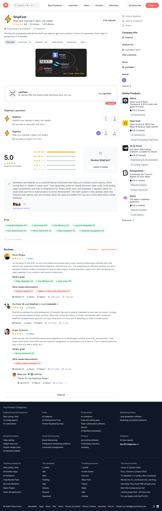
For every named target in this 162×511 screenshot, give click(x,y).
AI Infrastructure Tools (51, 420)
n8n (44, 471)
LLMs (44, 412)
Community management (52, 447)
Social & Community (51, 436)
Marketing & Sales (128, 412)
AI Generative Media (11, 451)
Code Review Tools (11, 480)
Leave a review (100, 167)
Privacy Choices (89, 506)
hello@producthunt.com (136, 506)
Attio (44, 476)
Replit (84, 488)
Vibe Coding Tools (10, 416)
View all (61, 395)
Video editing (8, 440)
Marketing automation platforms (133, 420)
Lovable (45, 467)
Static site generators (12, 492)
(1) (19, 297)
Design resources (139, 190)
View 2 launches (129, 55)
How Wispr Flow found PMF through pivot (138, 484)
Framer (84, 484)
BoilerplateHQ (136, 171)
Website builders (139, 185)
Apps (41, 506)
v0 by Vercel (136, 146)
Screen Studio (87, 471)
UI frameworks (39, 29)
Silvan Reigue (18, 255)
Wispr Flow (86, 480)
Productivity (86, 412)
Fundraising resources (90, 444)
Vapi (44, 484)
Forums (99, 5)
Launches (73, 5)
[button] (83, 42)
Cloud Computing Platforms (144, 139)
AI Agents (124, 436)
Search (84, 427)
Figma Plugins (9, 488)
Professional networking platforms (56, 444)
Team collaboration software (93, 424)
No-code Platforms (11, 484)
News (86, 5)
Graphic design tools (11, 447)
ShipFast (16, 117)
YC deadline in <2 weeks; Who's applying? (138, 476)
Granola (45, 488)
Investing (85, 447)
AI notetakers (86, 416)
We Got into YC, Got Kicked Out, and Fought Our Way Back (139, 480)
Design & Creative (11, 436)
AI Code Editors (9, 424)
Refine (133, 98)
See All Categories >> (129, 444)
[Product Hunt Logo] (5, 5)
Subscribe (136, 5)
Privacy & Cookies (72, 506)
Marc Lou (22, 374)
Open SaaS (135, 121)
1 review (29, 258)
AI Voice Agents (126, 440)
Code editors (137, 214)
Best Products (55, 5)
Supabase (46, 496)
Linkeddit (51, 304)
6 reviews (30, 334)
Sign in (153, 5)
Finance (84, 436)
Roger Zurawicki (20, 330)
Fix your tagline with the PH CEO (134, 496)
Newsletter (32, 506)
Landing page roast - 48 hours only (135, 492)
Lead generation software (131, 416)
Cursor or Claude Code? (131, 467)
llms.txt (111, 506)
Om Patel (16, 304)
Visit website (109, 20)
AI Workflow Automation (91, 431)
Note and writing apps (90, 420)
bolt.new (85, 476)
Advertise (113, 5)
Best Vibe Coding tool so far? (133, 488)
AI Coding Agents (139, 164)
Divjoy (133, 196)
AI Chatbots (47, 416)
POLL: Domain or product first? (134, 471)
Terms (60, 506)
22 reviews (30, 307)
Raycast (45, 492)
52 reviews (34, 24)
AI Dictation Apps (10, 471)
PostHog (46, 480)
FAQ (54, 506)
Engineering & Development (18, 29)
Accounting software (89, 440)
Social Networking (49, 440)
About (48, 506)
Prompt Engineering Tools (53, 424)
